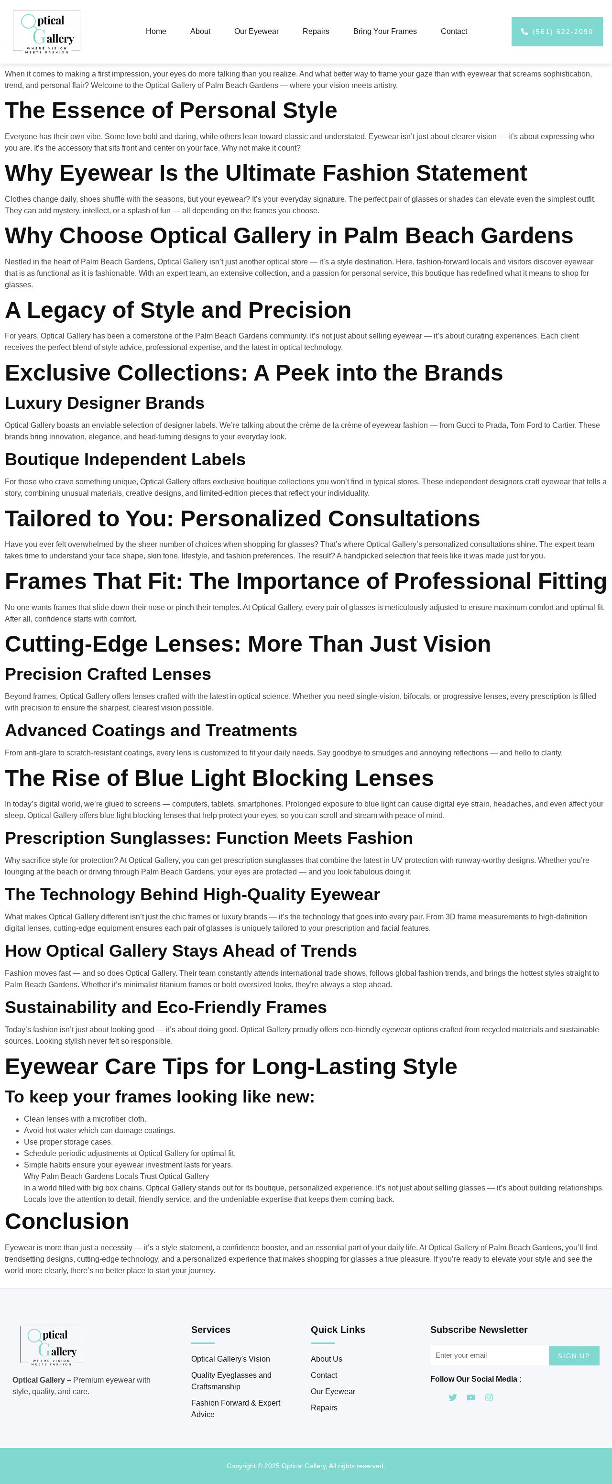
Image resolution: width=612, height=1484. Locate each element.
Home (156, 31)
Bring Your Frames (385, 31)
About (200, 31)
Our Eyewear (256, 31)
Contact (454, 31)
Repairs (316, 31)
